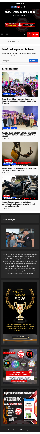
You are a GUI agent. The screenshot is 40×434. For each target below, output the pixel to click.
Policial (13, 163)
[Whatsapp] (28, 7)
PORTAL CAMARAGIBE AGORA (20, 12)
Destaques (7, 94)
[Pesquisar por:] (15, 60)
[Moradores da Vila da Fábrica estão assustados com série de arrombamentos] (20, 154)
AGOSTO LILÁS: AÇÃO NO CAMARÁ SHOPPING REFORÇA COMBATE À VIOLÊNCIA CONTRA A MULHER (19, 134)
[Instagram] (15, 7)
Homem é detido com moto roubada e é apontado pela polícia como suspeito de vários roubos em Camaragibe (19, 204)
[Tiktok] (21, 7)
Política (13, 94)
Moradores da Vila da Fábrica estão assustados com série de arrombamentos (19, 169)
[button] (2, 34)
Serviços (13, 128)
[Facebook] (12, 7)
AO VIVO (35, 34)
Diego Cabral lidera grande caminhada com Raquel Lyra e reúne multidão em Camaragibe (19, 100)
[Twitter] (24, 7)
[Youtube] (18, 7)
